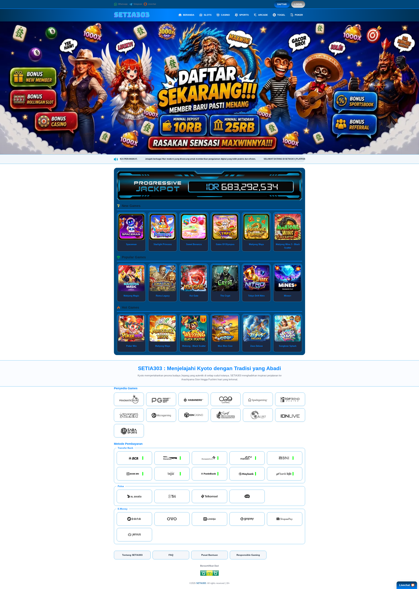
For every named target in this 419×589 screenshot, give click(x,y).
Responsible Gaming (248, 555)
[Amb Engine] (209, 574)
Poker (299, 15)
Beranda (188, 15)
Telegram (137, 4)
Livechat (152, 4)
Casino (225, 15)
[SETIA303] (132, 14)
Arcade (263, 15)
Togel (281, 15)
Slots (207, 15)
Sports (244, 15)
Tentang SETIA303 (132, 555)
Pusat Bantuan (209, 555)
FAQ (171, 555)
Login (298, 4)
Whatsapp (123, 4)
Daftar (282, 4)
